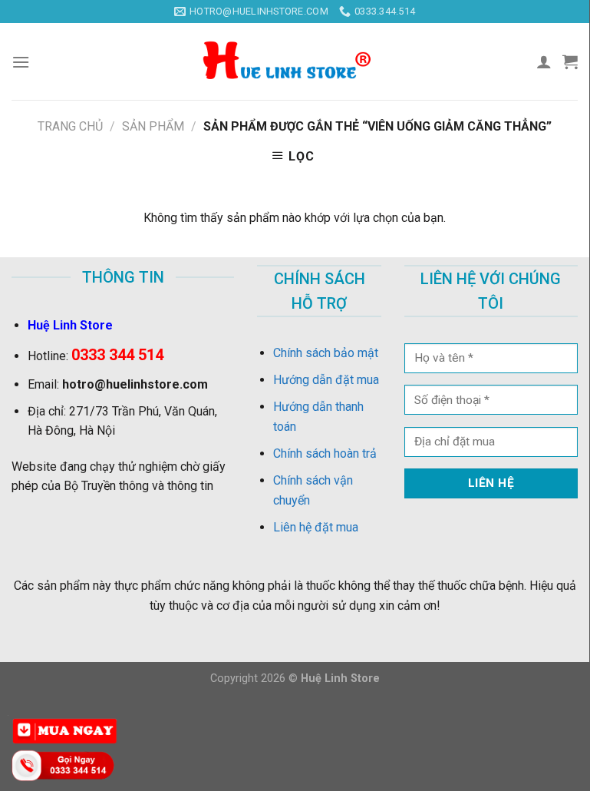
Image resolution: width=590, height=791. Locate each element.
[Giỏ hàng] (570, 61)
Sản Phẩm (153, 126)
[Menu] (21, 62)
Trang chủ (70, 126)
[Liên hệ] (65, 764)
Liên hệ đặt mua (315, 527)
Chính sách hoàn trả (325, 453)
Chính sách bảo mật (325, 353)
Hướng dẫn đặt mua (326, 379)
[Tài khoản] (544, 61)
